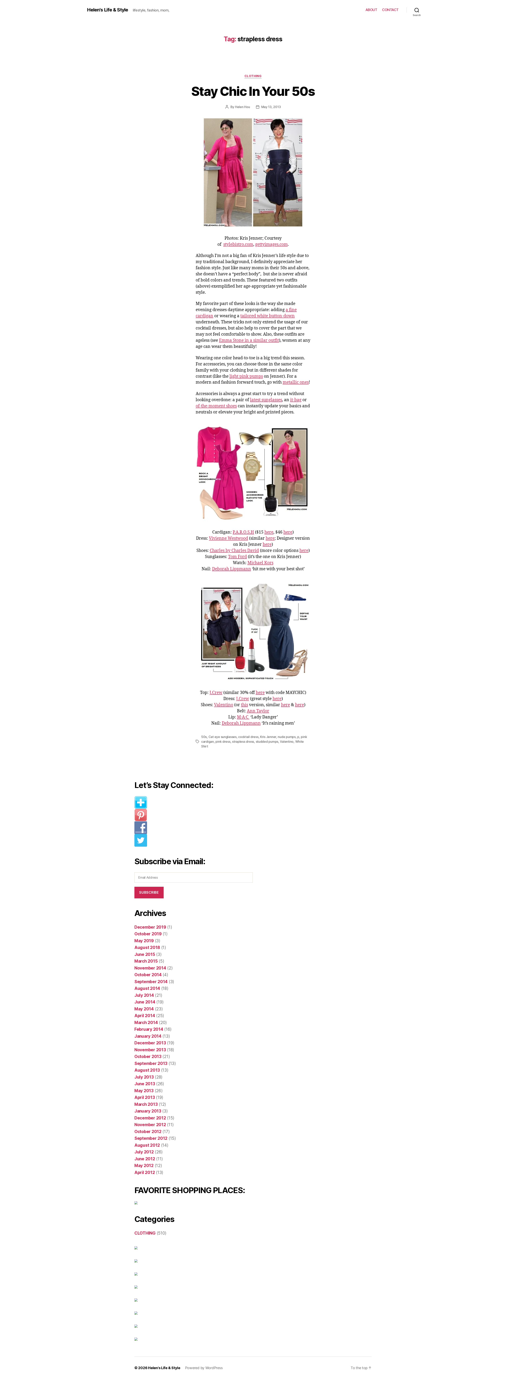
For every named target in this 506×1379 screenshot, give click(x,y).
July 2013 (144, 1077)
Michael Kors (260, 563)
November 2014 (150, 968)
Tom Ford (237, 556)
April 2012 (144, 1172)
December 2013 (150, 1042)
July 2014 (144, 995)
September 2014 (151, 981)
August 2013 (147, 1070)
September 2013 (150, 1063)
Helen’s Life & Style (164, 1368)
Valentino (223, 705)
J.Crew (216, 692)
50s (204, 737)
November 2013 (150, 1049)
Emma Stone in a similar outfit (249, 340)
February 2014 (148, 1029)
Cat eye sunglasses (223, 737)
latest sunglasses (266, 400)
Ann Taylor (258, 711)
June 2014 (144, 1002)
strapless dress (243, 742)
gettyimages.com (271, 244)
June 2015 (144, 954)
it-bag (295, 400)
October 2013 (147, 1056)
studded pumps (267, 742)
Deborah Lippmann (231, 569)
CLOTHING (253, 76)
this (244, 705)
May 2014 (144, 1008)
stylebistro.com (238, 244)
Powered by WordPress (204, 1368)
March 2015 (146, 961)
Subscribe (149, 892)
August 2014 (147, 988)
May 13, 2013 (271, 107)
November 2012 (150, 1124)
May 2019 (144, 940)
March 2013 (146, 1104)
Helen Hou (242, 107)
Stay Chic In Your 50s (253, 91)
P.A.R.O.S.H (243, 532)
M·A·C (243, 717)
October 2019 (148, 933)
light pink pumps (246, 376)
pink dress (222, 742)
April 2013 (144, 1097)
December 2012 (150, 1117)
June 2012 (144, 1158)
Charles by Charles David (234, 550)
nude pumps (286, 737)
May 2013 (144, 1090)
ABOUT (371, 10)
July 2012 (144, 1151)
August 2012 (147, 1145)
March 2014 (146, 1022)
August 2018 (147, 947)
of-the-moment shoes (216, 406)
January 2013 (147, 1111)
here (268, 532)
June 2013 (144, 1083)
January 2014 (147, 1036)
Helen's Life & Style (107, 10)
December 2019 (150, 927)
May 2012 (144, 1165)
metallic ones (296, 382)
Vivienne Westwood (228, 538)
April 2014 (144, 1015)
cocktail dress (248, 737)
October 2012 (147, 1131)
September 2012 (150, 1138)
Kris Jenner (268, 737)
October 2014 (148, 974)
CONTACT (390, 10)
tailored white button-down (267, 316)
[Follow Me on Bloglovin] (196, 802)
